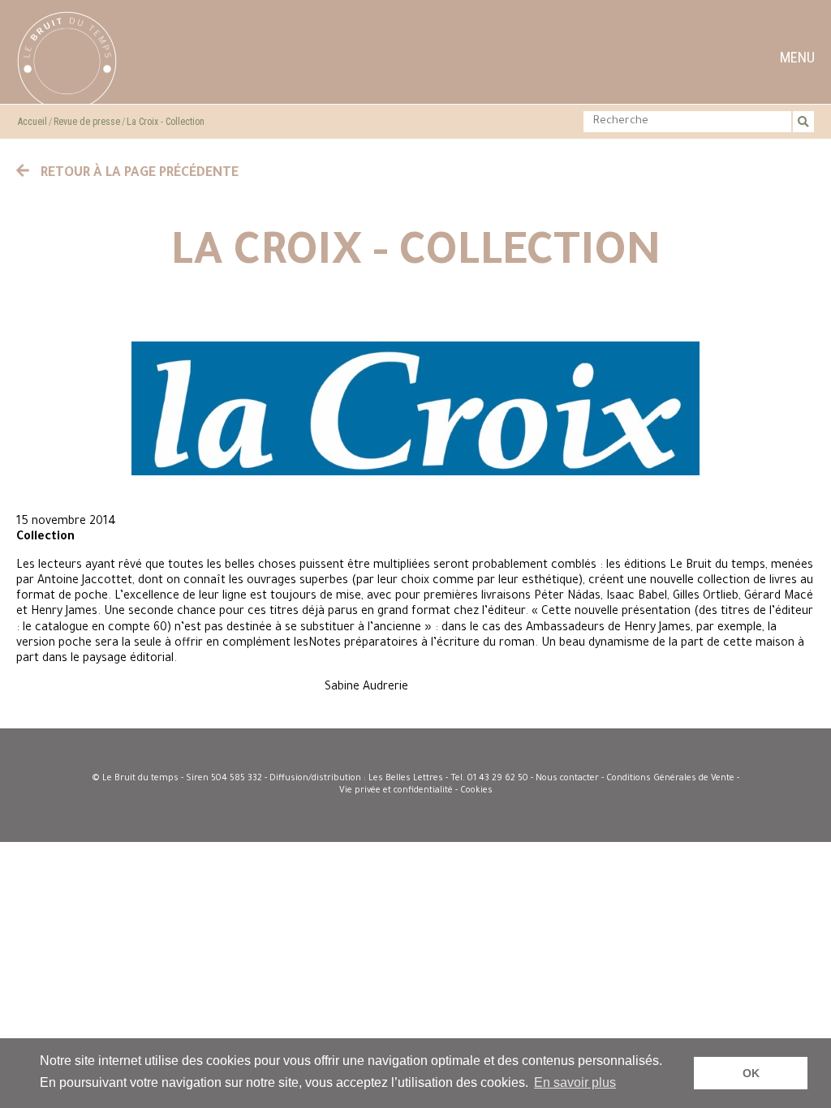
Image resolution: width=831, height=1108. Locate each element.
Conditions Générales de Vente (670, 779)
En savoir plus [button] (575, 1082)
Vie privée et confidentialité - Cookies (416, 791)
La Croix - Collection (166, 121)
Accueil (32, 121)
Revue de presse (87, 121)
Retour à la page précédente (138, 173)
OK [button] (751, 1073)
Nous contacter (567, 779)
